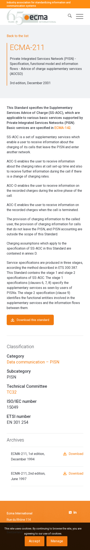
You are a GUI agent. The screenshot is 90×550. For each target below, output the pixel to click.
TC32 (12, 392)
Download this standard (33, 320)
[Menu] (77, 16)
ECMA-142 (62, 128)
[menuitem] (68, 16)
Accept (34, 541)
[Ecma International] (37, 16)
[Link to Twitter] (71, 512)
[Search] (68, 16)
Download (76, 454)
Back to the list (17, 36)
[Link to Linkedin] (75, 513)
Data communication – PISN (33, 362)
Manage (57, 541)
